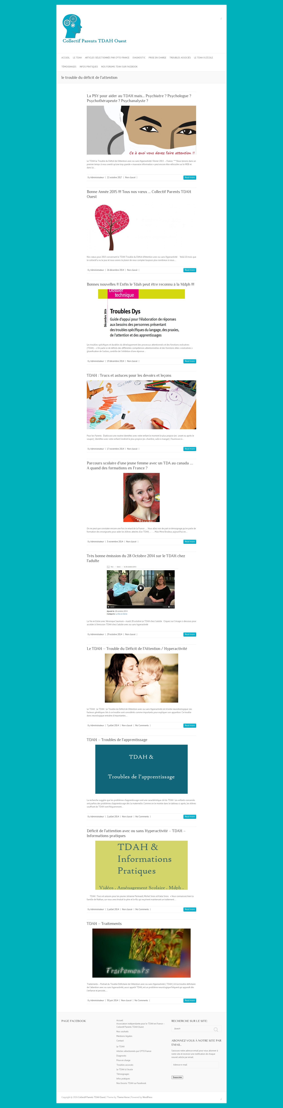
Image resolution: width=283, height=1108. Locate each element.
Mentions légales (124, 1036)
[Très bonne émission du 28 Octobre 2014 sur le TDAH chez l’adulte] (141, 590)
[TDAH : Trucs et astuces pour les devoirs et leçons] (141, 404)
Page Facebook (73, 1021)
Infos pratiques (89, 66)
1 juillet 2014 (113, 909)
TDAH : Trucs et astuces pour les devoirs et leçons (129, 375)
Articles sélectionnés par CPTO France (107, 57)
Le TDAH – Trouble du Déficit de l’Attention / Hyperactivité (137, 648)
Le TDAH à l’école (203, 57)
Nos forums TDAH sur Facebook (119, 66)
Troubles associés (180, 57)
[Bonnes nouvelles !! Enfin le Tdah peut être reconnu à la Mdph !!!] (141, 313)
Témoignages (68, 66)
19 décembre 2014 (115, 361)
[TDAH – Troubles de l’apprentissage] (141, 769)
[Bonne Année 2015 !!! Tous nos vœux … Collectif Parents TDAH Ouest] (141, 226)
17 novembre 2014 (115, 448)
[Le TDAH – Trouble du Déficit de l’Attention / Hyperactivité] (141, 678)
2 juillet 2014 (113, 816)
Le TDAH (77, 57)
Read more (190, 177)
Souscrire (177, 1077)
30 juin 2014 (112, 1000)
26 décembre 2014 (115, 270)
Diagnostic (139, 57)
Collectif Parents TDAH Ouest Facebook (219, 16)
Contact (120, 1040)
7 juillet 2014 (113, 725)
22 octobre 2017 (114, 177)
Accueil (65, 57)
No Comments (142, 725)
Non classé (130, 177)
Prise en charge (157, 57)
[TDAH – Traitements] (141, 953)
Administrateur (97, 177)
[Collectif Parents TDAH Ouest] (94, 29)
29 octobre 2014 (114, 634)
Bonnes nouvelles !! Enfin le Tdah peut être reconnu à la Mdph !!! (140, 284)
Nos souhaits (122, 1031)
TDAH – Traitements (104, 923)
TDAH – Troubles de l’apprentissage (117, 739)
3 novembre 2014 (115, 541)
